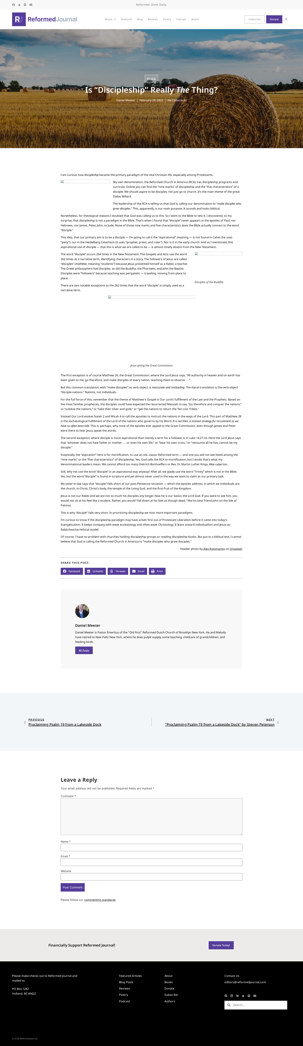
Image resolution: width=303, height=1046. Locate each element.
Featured (126, 19)
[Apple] (19, 4)
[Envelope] (30, 4)
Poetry (167, 19)
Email (65, 856)
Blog (140, 19)
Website (66, 871)
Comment (68, 796)
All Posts (84, 650)
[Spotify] (25, 4)
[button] (286, 19)
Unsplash (235, 549)
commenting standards (100, 900)
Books (195, 19)
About (108, 19)
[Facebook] (13, 4)
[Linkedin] (231, 995)
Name (66, 841)
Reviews (153, 19)
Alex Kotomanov (214, 549)
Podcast (181, 19)
